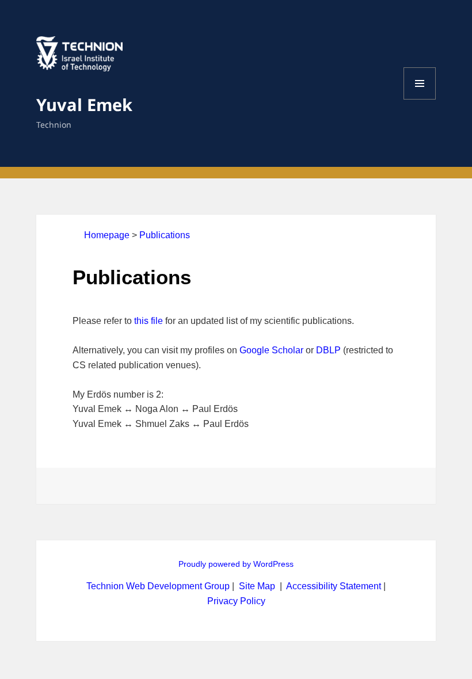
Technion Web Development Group (158, 586)
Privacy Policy (236, 601)
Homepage (107, 235)
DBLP (328, 350)
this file (148, 321)
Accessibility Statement (334, 586)
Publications (164, 235)
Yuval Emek (84, 104)
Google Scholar (271, 350)
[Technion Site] (79, 64)
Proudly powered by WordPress (236, 564)
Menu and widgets (420, 99)
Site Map (257, 586)
